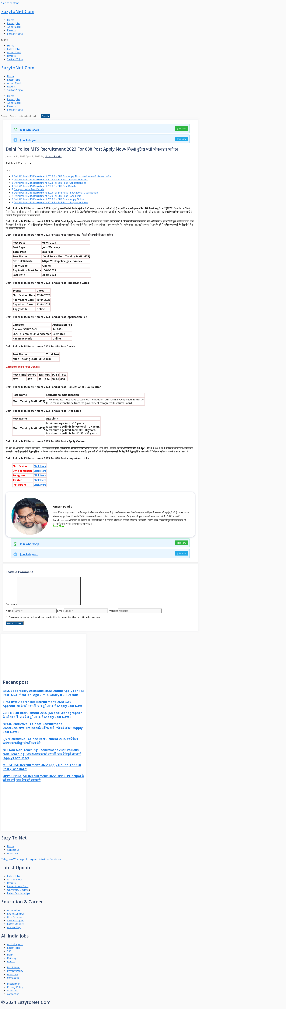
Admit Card (14, 26)
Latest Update (15, 924)
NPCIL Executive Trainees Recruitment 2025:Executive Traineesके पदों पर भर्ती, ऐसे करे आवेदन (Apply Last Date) (43, 728)
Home (10, 20)
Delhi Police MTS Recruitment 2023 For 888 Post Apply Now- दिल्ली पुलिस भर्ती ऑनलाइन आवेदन (63, 176)
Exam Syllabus (16, 913)
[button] (143, 39)
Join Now (181, 128)
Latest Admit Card (17, 886)
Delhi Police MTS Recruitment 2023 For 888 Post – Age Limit (47, 196)
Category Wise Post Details (29, 189)
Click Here (40, 466)
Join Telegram (29, 140)
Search (5, 116)
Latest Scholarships (18, 893)
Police (11, 961)
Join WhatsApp (29, 129)
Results (11, 30)
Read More (58, 526)
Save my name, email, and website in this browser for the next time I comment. (55, 617)
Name (9, 610)
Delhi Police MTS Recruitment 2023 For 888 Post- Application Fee (50, 182)
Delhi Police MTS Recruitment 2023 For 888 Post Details (45, 186)
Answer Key (14, 927)
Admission (13, 910)
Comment (11, 604)
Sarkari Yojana (15, 920)
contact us (13, 977)
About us (12, 974)
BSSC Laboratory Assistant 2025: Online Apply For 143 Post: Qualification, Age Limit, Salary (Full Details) (43, 693)
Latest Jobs (13, 23)
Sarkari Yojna (15, 33)
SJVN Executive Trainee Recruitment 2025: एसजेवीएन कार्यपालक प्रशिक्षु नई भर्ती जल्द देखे (40, 741)
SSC (9, 951)
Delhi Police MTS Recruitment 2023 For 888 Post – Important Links (51, 202)
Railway (11, 958)
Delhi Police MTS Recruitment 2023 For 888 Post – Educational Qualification (56, 192)
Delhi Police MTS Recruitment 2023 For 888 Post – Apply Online (49, 199)
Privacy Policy (15, 971)
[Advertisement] (43, 654)
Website (113, 610)
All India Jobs (15, 879)
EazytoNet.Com (17, 11)
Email (60, 610)
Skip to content (10, 3)
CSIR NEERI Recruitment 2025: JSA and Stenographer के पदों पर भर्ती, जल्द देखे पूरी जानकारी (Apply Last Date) (42, 715)
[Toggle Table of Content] (8, 170)
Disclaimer (13, 967)
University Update (18, 889)
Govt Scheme (14, 917)
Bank (10, 954)
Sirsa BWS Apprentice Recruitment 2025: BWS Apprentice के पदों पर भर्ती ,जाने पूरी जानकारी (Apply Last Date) (43, 704)
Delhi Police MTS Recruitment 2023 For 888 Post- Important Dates (51, 179)
